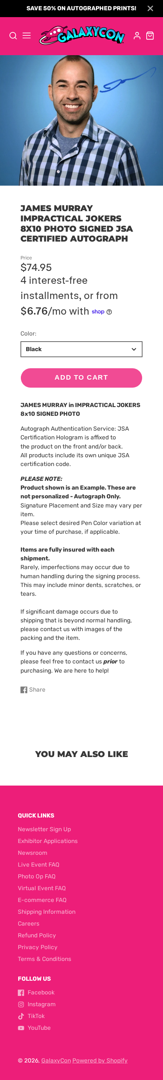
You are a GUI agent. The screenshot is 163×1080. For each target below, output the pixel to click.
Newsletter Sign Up (44, 829)
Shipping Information (46, 911)
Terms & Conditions (44, 959)
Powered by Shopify (100, 1060)
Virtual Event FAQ (42, 888)
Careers (28, 923)
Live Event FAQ (39, 864)
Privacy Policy (38, 947)
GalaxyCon (56, 1060)
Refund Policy (37, 935)
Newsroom (32, 852)
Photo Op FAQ (37, 876)
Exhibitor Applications (48, 841)
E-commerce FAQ (42, 900)
